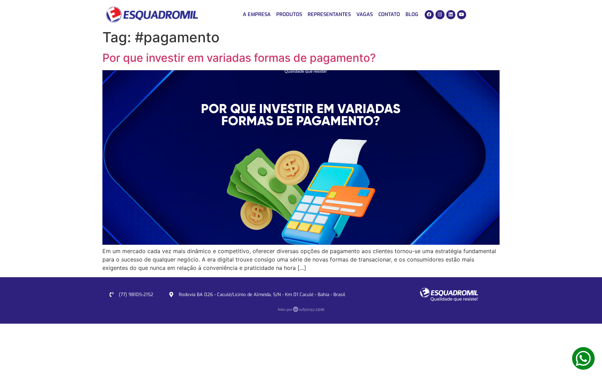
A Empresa (257, 14)
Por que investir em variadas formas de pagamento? (239, 58)
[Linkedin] (450, 14)
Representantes (329, 14)
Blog (412, 14)
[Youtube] (461, 14)
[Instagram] (440, 14)
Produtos (289, 14)
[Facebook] (429, 14)
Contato (389, 14)
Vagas (364, 14)
